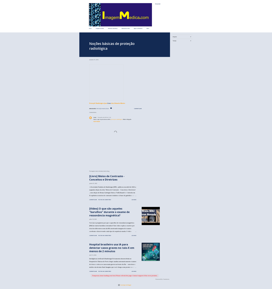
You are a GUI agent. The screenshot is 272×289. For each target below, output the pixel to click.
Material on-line (126, 28)
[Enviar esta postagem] (111, 108)
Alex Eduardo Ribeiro (118, 103)
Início (90, 28)
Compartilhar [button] (138, 108)
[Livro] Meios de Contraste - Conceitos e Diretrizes (106, 177)
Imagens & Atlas (100, 28)
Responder (97, 121)
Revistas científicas (112, 28)
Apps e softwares (138, 28)
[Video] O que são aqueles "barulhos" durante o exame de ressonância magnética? (109, 212)
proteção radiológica (103, 108)
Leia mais (134, 199)
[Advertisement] (113, 153)
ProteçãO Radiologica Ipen (98, 103)
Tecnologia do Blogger (125, 285)
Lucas (95, 117)
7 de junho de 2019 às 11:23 (104, 117)
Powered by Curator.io (162, 279)
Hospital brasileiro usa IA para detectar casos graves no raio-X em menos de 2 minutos (111, 248)
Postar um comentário (104, 199)
